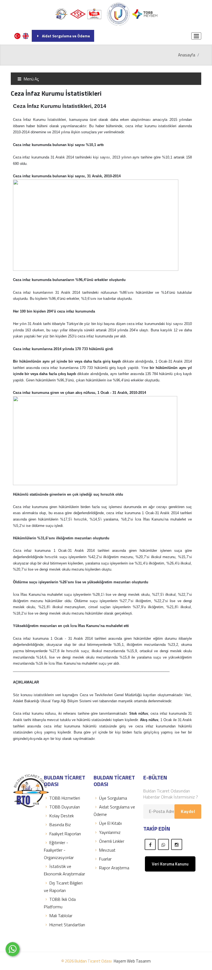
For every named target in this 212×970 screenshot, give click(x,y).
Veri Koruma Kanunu (170, 864)
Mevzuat (107, 850)
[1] (196, 36)
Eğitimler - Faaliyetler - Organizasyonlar (59, 850)
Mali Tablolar (60, 915)
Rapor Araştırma (114, 867)
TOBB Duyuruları (64, 806)
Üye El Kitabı (110, 823)
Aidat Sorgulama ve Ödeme (66, 36)
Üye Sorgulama (113, 798)
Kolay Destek (61, 815)
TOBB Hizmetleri (64, 798)
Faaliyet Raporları (65, 833)
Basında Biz (60, 824)
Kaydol (188, 811)
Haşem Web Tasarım (132, 961)
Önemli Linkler (111, 841)
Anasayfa (186, 55)
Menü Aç (31, 79)
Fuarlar (105, 858)
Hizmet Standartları (67, 924)
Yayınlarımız (110, 832)
